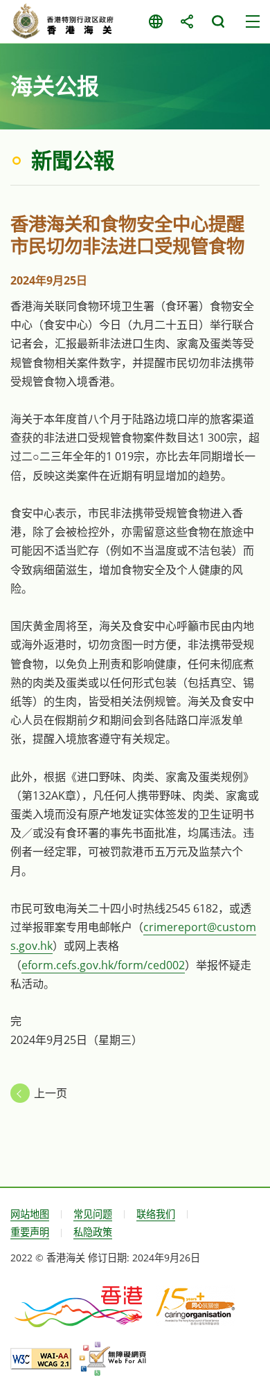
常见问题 (92, 1214)
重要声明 (29, 1232)
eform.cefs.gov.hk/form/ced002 (103, 965)
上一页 (50, 1093)
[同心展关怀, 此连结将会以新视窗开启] (195, 1305)
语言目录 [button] (155, 21)
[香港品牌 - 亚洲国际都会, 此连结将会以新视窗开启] (79, 1305)
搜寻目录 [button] (218, 21)
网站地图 (29, 1214)
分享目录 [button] (186, 21)
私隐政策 (92, 1232)
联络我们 (155, 1214)
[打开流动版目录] (253, 21)
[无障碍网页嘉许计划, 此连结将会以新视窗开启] (112, 1359)
